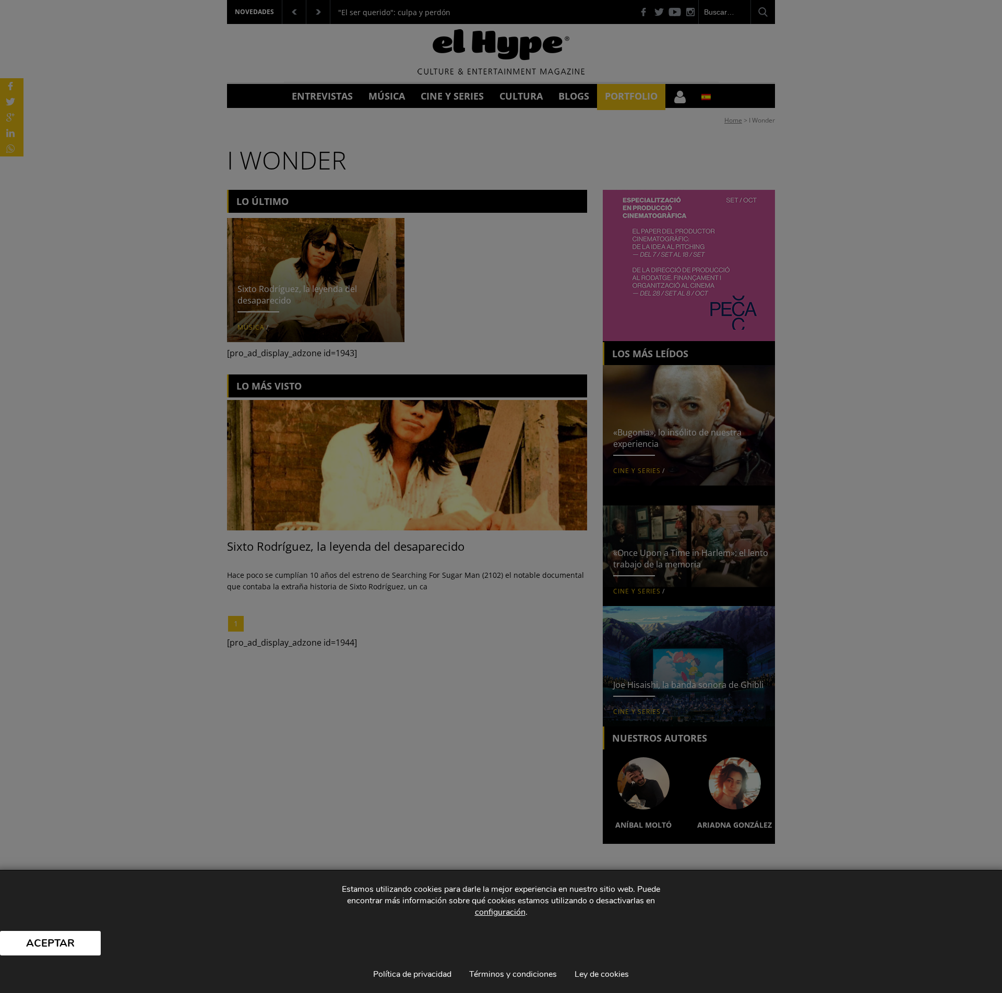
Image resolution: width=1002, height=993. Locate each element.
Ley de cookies (602, 974)
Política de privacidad (412, 974)
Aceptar (50, 943)
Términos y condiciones (513, 974)
